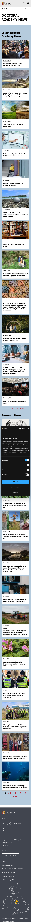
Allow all (15, 482)
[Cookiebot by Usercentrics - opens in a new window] (18, 428)
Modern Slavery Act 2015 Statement (12, 869)
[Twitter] (3, 823)
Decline (15, 492)
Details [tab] (15, 433)
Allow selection (15, 487)
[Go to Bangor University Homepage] (8, 3)
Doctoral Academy (6, 8)
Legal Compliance (7, 865)
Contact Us (5, 845)
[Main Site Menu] (23, 3)
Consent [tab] (5, 433)
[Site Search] (27, 3)
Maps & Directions (10, 855)
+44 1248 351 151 (7, 843)
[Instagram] (15, 823)
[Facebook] (9, 823)
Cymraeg (27, 8)
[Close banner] (28, 428)
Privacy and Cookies (8, 876)
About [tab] (25, 433)
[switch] (27, 465)
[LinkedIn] (3, 829)
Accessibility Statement (9, 872)
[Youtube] (20, 823)
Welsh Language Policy (8, 880)
